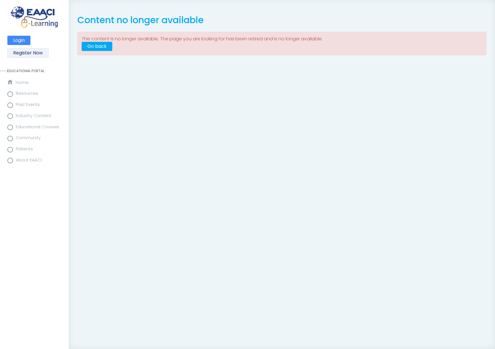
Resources (27, 93)
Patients (24, 149)
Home (22, 82)
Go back (97, 46)
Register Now (28, 53)
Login (19, 40)
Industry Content (33, 116)
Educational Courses (37, 127)
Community (28, 138)
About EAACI (29, 160)
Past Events (28, 104)
